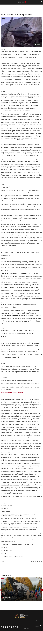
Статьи (6, 11)
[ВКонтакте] (5, 627)
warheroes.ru (30, 630)
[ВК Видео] (7, 627)
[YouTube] (11, 627)
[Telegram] (3, 627)
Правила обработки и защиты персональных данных (29, 622)
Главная (2, 11)
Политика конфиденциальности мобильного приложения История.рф (28, 625)
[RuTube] (9, 627)
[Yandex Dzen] (15, 627)
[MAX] (1, 627)
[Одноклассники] (13, 627)
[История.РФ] (21, 2)
